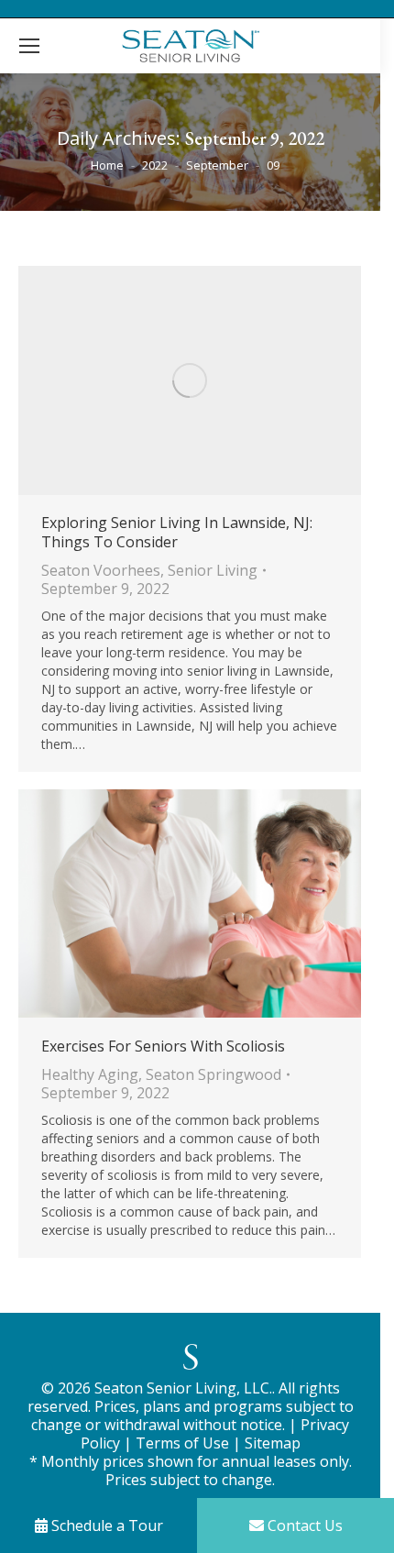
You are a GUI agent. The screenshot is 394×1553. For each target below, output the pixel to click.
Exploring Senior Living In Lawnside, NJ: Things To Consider (176, 532)
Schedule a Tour (105, 1525)
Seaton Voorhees (100, 570)
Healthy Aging (89, 1074)
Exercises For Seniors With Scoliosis (163, 1046)
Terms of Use (184, 1443)
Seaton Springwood (213, 1074)
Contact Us (303, 1525)
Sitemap (273, 1443)
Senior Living (212, 570)
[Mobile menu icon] (29, 46)
